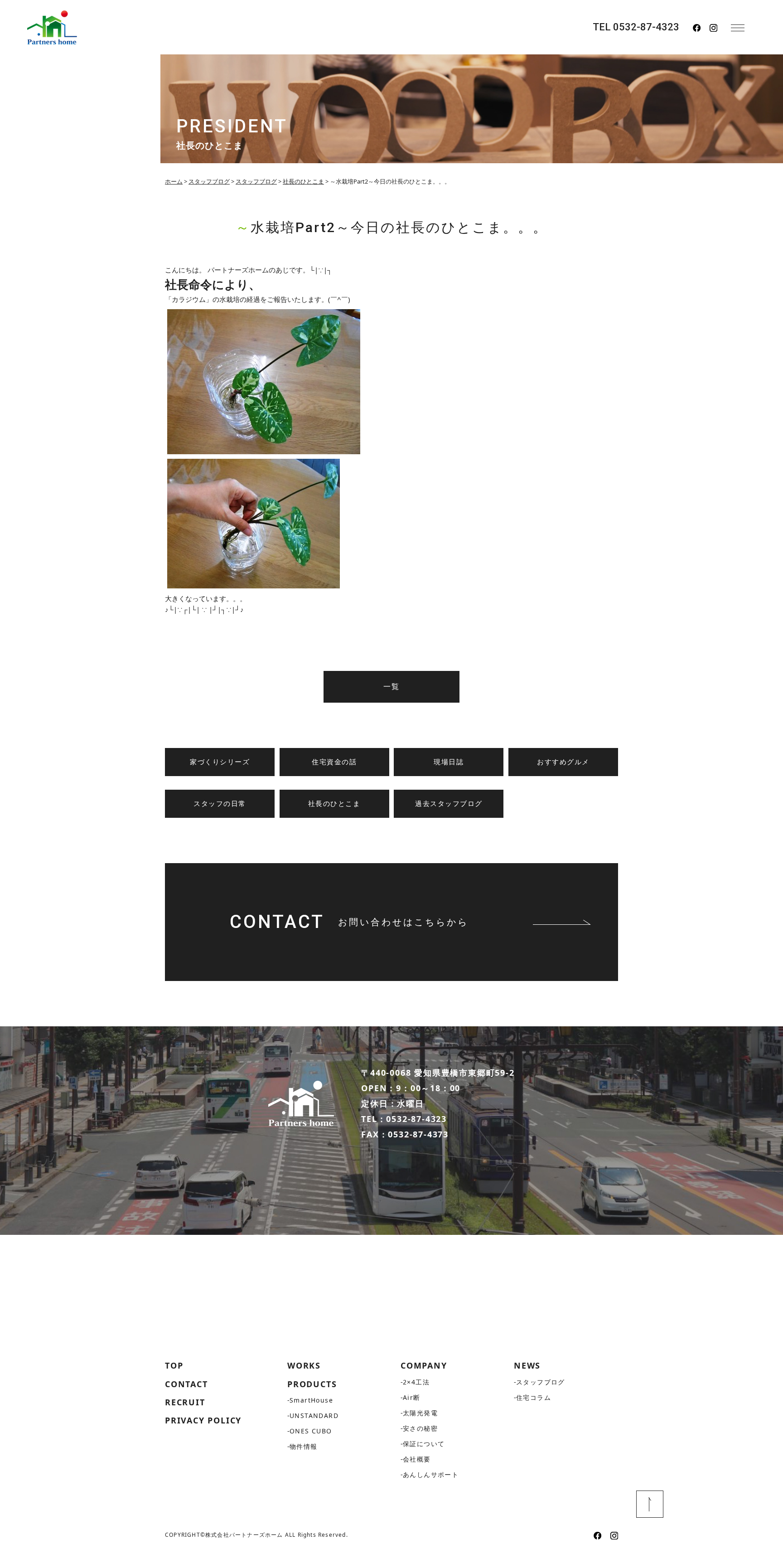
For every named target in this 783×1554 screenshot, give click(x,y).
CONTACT (186, 1384)
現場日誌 (449, 762)
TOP (174, 1365)
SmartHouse (311, 1400)
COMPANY (424, 1365)
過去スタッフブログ (449, 804)
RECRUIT (185, 1402)
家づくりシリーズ (220, 762)
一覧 (391, 686)
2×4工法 (416, 1382)
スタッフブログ (540, 1382)
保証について (424, 1443)
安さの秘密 (420, 1428)
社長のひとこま (334, 804)
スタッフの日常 (219, 804)
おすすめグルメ (563, 762)
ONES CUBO (311, 1431)
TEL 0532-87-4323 (636, 27)
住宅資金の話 (334, 762)
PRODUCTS (312, 1384)
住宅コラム (533, 1397)
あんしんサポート (431, 1474)
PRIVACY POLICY (203, 1420)
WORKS (304, 1365)
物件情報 (304, 1446)
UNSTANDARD (314, 1415)
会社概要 (417, 1459)
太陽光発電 (420, 1412)
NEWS (527, 1365)
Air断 (411, 1397)
